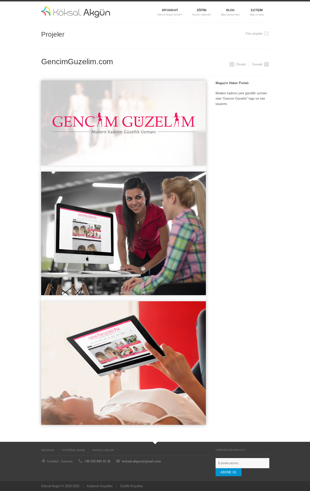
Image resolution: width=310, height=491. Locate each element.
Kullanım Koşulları (100, 486)
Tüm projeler (254, 33)
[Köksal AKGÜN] (86, 11)
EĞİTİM (202, 10)
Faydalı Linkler (103, 450)
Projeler (47, 450)
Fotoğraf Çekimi (73, 450)
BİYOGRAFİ (170, 10)
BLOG (230, 10)
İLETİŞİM (257, 10)
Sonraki (258, 64)
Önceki (240, 64)
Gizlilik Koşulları (131, 486)
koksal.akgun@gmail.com (141, 461)
